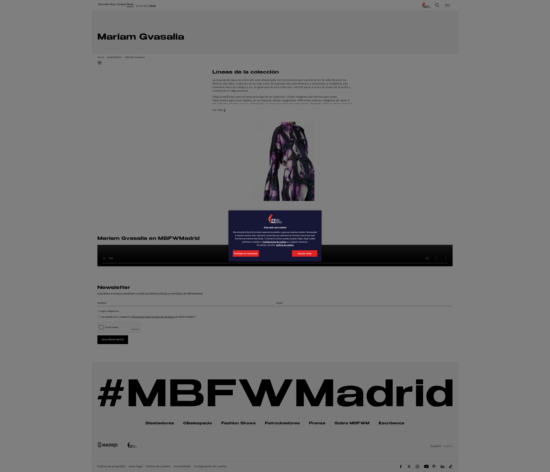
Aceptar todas (305, 253)
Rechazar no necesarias (245, 253)
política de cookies (285, 245)
